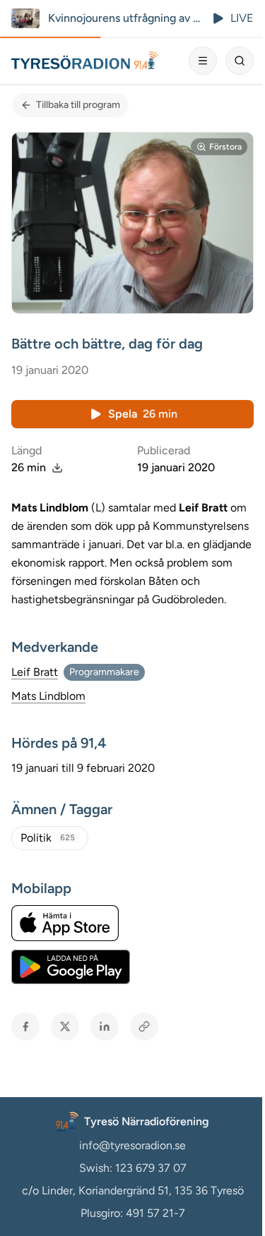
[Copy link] (144, 1026)
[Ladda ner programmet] (57, 467)
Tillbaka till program (78, 105)
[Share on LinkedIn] (104, 1026)
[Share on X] (65, 1026)
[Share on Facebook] (25, 1026)
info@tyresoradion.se (132, 1145)
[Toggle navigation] (203, 61)
